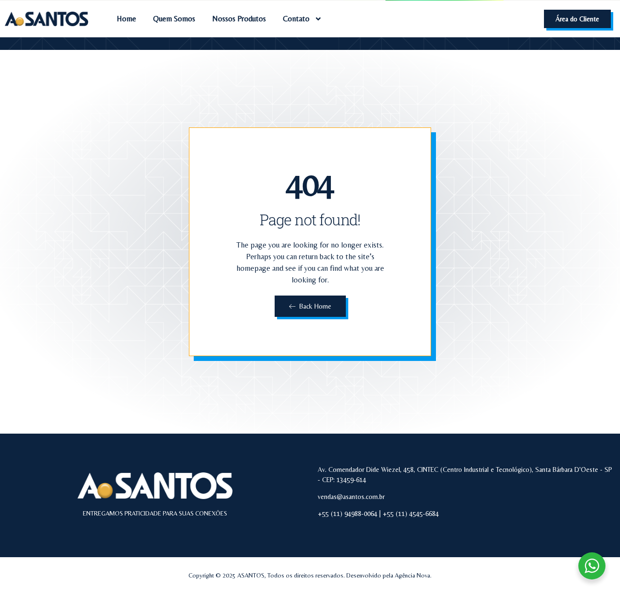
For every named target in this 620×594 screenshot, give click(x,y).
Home (126, 18)
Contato (296, 18)
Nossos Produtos (239, 18)
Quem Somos (174, 18)
